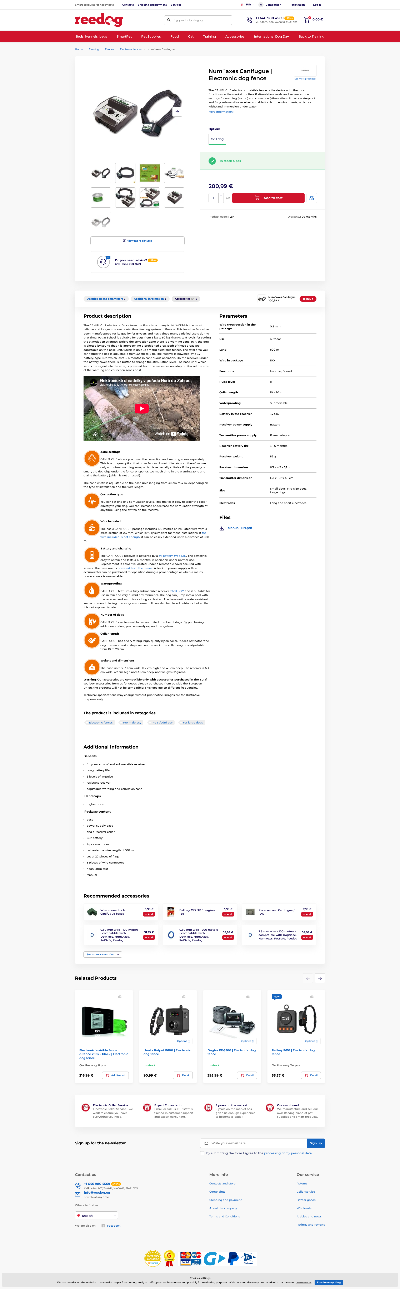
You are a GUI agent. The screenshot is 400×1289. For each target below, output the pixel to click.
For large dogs (193, 722)
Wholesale (304, 1208)
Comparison (273, 4)
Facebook (113, 1225)
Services (176, 4)
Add (150, 914)
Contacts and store (222, 1183)
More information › (221, 111)
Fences (109, 49)
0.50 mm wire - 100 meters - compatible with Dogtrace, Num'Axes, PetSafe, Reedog (119, 935)
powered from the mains (135, 568)
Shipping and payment (152, 4)
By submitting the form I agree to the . (259, 1153)
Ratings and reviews (311, 1224)
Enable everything (329, 1282)
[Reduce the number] (221, 200)
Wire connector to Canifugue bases (113, 911)
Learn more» (303, 1282)
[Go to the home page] (99, 20)
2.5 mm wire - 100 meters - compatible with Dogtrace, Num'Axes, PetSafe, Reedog (278, 935)
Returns (302, 1183)
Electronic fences (130, 49)
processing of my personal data (288, 1153)
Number (214, 198)
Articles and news (309, 1216)
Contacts (128, 4)
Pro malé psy (132, 722)
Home (79, 49)
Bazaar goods (306, 1200)
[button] (177, 112)
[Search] (169, 20)
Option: (214, 129)
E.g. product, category (188, 20)
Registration (297, 4)
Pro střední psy (162, 722)
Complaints (217, 1191)
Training (94, 49)
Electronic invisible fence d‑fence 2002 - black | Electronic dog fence (103, 1054)
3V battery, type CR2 (172, 555)
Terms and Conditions (224, 1216)
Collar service (306, 1191)
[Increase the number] (221, 195)
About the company (223, 1208)
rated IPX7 (177, 591)
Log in (317, 4)
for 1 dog (217, 139)
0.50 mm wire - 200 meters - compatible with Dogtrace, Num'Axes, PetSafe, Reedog (198, 935)
